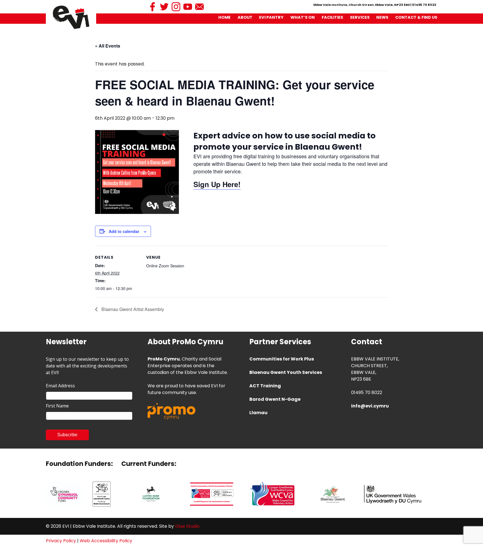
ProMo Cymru (164, 359)
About (245, 17)
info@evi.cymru (370, 406)
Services (360, 17)
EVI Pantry (271, 17)
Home (224, 17)
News (382, 17)
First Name (57, 406)
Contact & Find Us (416, 17)
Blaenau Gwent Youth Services (285, 372)
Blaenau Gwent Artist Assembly (132, 309)
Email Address (60, 386)
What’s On (302, 17)
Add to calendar (124, 231)
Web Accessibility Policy (106, 540)
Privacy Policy (61, 540)
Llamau (258, 412)
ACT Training (265, 386)
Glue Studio (187, 526)
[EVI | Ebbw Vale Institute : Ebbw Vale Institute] (71, 17)
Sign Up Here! (217, 184)
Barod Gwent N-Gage (274, 399)
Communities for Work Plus (281, 359)
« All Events (107, 46)
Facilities (332, 17)
